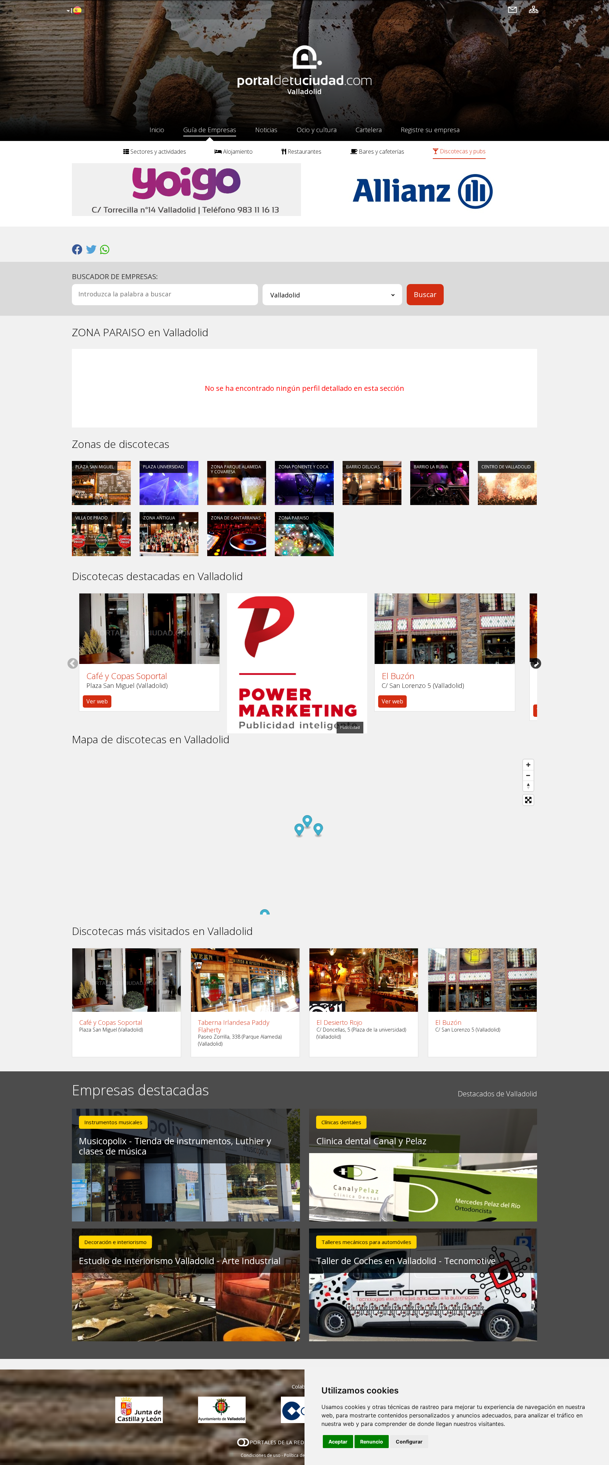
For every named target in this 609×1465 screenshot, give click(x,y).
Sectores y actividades (157, 151)
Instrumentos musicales (113, 1122)
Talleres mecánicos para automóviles (366, 1241)
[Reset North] (528, 786)
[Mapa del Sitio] (533, 9)
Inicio (156, 129)
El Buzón (398, 676)
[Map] (304, 835)
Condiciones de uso (261, 1455)
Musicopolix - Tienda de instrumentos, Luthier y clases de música (175, 1146)
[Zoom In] (528, 764)
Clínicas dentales (341, 1122)
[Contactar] (512, 9)
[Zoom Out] (528, 775)
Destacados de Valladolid (497, 1093)
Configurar (409, 1442)
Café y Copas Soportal (126, 676)
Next (536, 663)
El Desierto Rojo (339, 1022)
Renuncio (371, 1442)
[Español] (73, 11)
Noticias (266, 129)
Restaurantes (303, 151)
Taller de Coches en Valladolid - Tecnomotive (406, 1261)
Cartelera (369, 129)
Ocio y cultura (317, 129)
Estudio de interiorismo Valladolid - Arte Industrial (180, 1261)
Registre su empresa (430, 129)
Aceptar (337, 1442)
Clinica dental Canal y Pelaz (371, 1141)
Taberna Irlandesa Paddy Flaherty (233, 1026)
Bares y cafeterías (380, 151)
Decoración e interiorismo (115, 1241)
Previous (73, 663)
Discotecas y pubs (462, 151)
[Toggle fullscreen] (528, 800)
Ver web (97, 701)
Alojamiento (237, 151)
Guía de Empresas (209, 129)
